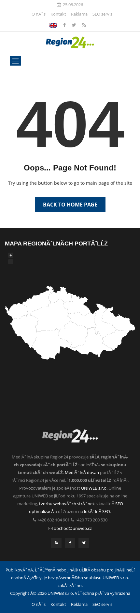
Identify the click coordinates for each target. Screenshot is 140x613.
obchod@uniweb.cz (73, 528)
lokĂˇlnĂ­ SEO (97, 511)
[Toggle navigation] (15, 61)
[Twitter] (74, 25)
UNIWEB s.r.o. (94, 488)
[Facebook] (53, 25)
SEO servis (102, 14)
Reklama (79, 14)
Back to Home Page (70, 204)
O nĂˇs (39, 14)
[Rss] (84, 25)
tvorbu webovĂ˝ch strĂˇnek (67, 504)
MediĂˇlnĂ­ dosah (82, 472)
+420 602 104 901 (53, 520)
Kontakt (58, 14)
